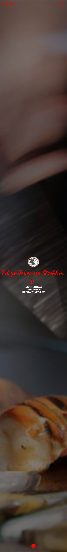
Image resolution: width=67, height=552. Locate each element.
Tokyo (5, 3)
